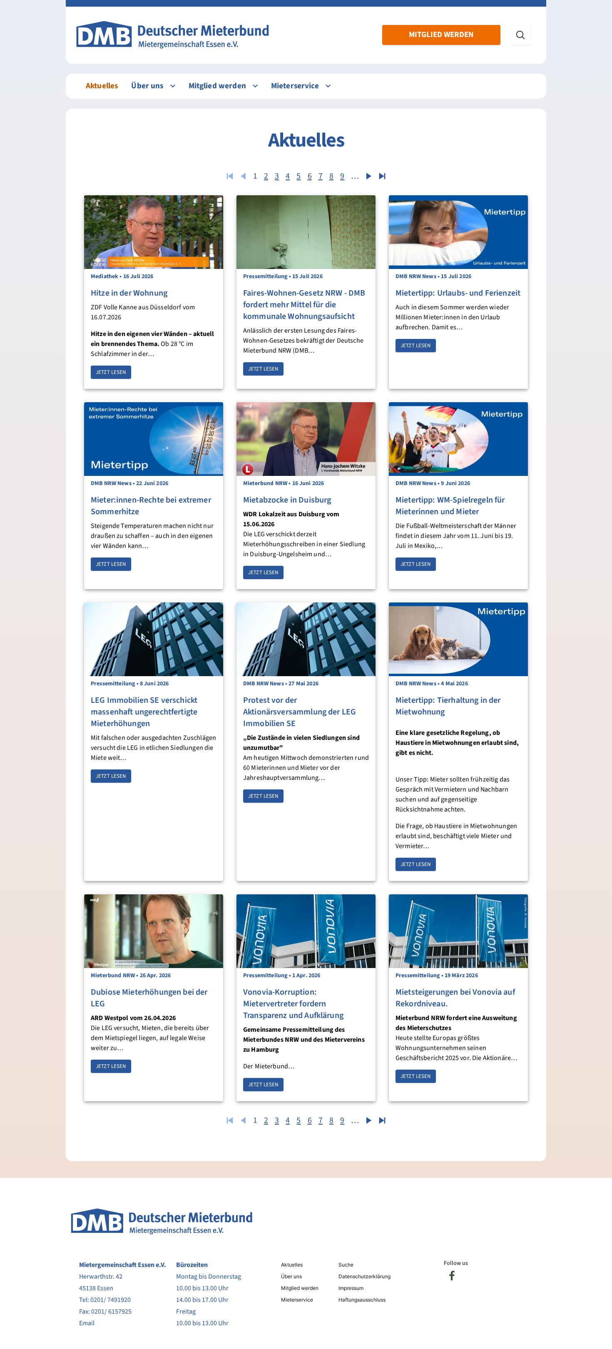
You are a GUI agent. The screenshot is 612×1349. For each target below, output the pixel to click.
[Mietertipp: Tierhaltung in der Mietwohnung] (458, 639)
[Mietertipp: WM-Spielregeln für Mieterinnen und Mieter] (458, 439)
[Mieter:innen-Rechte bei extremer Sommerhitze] (153, 439)
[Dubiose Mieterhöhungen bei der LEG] (153, 931)
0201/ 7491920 (110, 1299)
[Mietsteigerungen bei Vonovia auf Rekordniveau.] (458, 931)
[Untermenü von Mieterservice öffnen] (328, 86)
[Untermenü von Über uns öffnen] (173, 86)
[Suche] (520, 35)
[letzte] (382, 176)
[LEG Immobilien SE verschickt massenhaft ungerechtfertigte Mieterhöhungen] (153, 639)
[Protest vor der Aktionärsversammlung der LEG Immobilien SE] (306, 639)
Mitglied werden (441, 34)
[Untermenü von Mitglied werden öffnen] (255, 86)
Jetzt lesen (111, 372)
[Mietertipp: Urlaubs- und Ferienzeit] (458, 232)
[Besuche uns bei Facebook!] (452, 1276)
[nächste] (369, 176)
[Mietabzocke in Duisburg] (306, 439)
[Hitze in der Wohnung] (153, 232)
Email (87, 1323)
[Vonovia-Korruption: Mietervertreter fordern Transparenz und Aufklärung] (306, 931)
